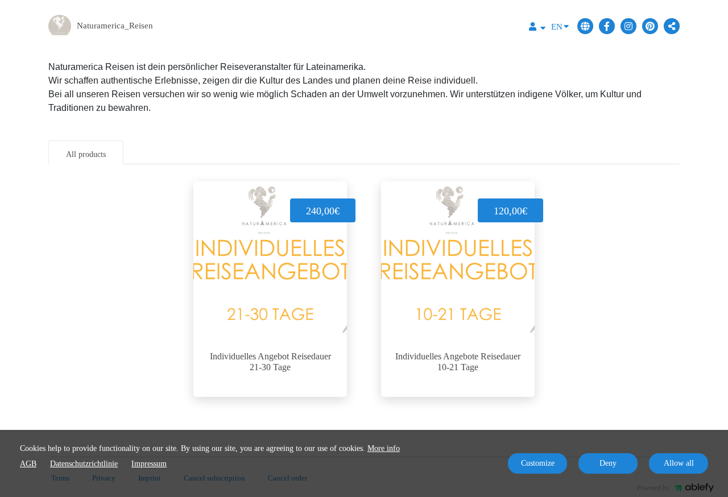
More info (383, 448)
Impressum (149, 463)
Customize (538, 463)
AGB (28, 463)
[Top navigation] (537, 28)
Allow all (679, 463)
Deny (608, 463)
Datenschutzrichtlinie (84, 463)
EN (556, 26)
